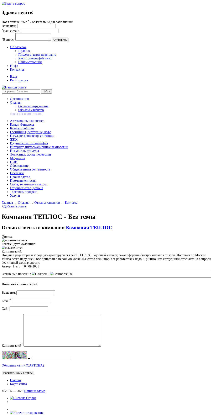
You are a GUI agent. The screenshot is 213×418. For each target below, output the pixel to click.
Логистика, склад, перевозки (30, 154)
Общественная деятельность (30, 169)
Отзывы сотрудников (33, 106)
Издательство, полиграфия (29, 143)
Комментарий (12, 345)
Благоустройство (22, 128)
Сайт (5, 308)
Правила (24, 51)
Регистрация (19, 80)
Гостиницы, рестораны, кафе (30, 132)
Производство (20, 177)
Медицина (17, 158)
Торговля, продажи (23, 192)
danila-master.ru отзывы (26, 113)
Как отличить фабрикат (35, 58)
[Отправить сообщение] (13, 3)
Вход (13, 76)
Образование (19, 165)
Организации (19, 99)
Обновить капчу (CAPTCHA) (23, 365)
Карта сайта (18, 384)
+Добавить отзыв (14, 206)
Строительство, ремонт (26, 188)
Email (6, 301)
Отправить (60, 39)
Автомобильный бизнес (27, 121)
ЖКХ (14, 139)
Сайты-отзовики (30, 62)
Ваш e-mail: (10, 31)
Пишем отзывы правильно (37, 54)
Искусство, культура (24, 150)
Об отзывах (18, 47)
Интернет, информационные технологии (39, 147)
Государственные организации (32, 135)
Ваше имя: (9, 26)
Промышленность (23, 180)
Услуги (15, 195)
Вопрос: (8, 39)
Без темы (71, 202)
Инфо (14, 65)
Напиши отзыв (34, 391)
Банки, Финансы (22, 124)
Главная (7, 202)
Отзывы (15, 102)
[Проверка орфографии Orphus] (23, 398)
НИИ (13, 162)
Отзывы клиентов (31, 110)
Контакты (17, 69)
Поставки (17, 173)
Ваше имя (9, 292)
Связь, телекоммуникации (28, 184)
